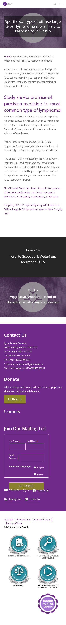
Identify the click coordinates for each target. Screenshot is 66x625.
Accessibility (23, 519)
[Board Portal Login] (48, 620)
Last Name (32, 441)
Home (7, 56)
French (40, 474)
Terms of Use (14, 523)
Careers (12, 411)
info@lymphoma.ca (33, 364)
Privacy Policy (42, 519)
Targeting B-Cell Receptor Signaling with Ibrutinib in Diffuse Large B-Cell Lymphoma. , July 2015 (33, 209)
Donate (15, 399)
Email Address (13, 457)
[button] (61, 3)
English (40, 468)
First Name (14, 441)
